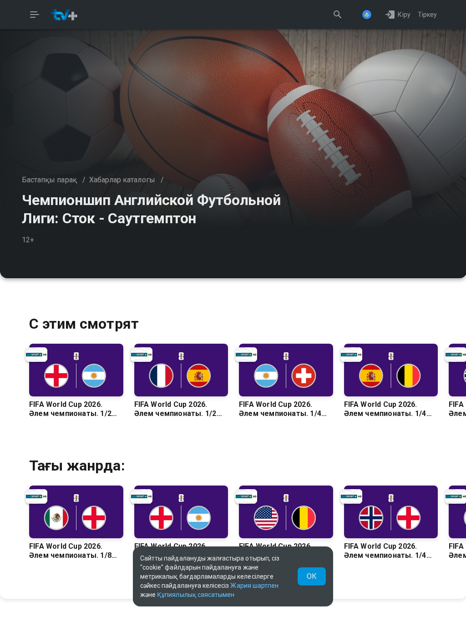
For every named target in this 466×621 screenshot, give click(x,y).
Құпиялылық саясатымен (195, 594)
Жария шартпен (254, 585)
